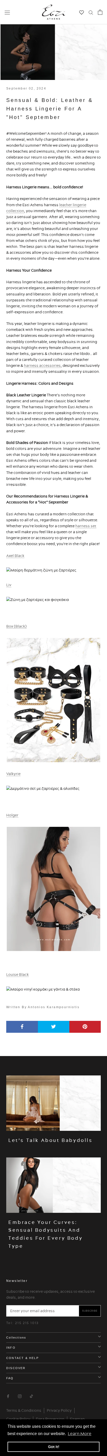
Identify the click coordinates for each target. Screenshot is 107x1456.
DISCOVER (16, 1368)
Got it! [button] (53, 1446)
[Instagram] (20, 1396)
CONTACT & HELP (22, 1358)
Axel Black (15, 555)
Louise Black (17, 974)
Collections (16, 1337)
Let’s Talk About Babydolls (50, 1140)
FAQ (10, 1378)
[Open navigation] (7, 12)
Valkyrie (13, 773)
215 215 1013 (27, 1323)
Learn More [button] (79, 1433)
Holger (12, 815)
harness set (85, 526)
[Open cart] (100, 12)
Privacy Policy (59, 1410)
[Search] (91, 12)
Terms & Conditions (23, 1410)
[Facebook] (8, 1396)
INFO (11, 1347)
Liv (8, 585)
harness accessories (42, 365)
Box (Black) (16, 626)
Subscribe (89, 1310)
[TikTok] (31, 1396)
